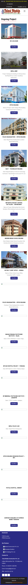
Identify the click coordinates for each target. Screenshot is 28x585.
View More (14, 46)
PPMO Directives (6, 538)
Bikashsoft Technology (17, 582)
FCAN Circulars (5, 536)
